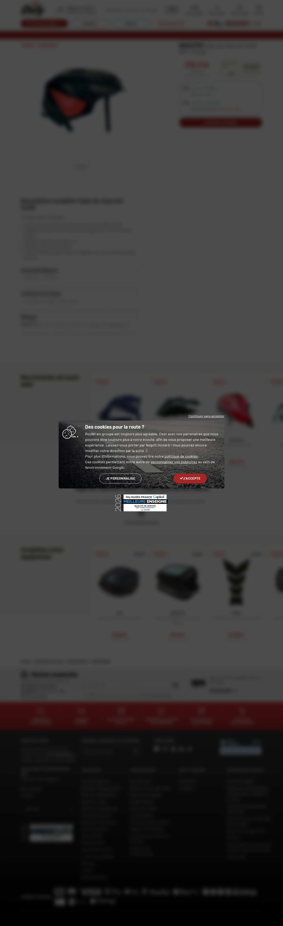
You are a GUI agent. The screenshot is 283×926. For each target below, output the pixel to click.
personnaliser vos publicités (174, 461)
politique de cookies (181, 456)
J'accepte (191, 478)
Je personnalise (120, 478)
